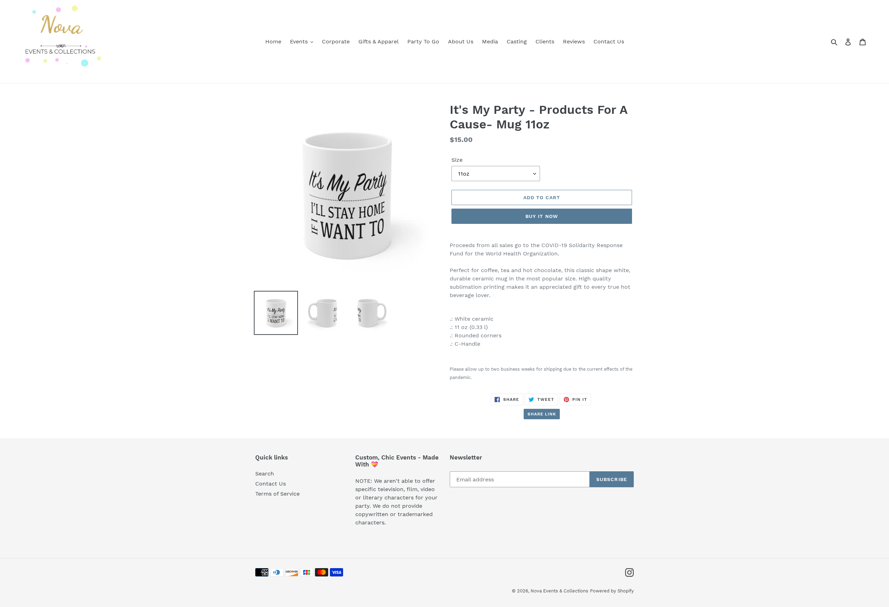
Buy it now (541, 216)
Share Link (541, 414)
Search (264, 473)
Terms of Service (277, 493)
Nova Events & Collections (559, 590)
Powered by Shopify (612, 590)
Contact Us (270, 483)
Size (457, 160)
